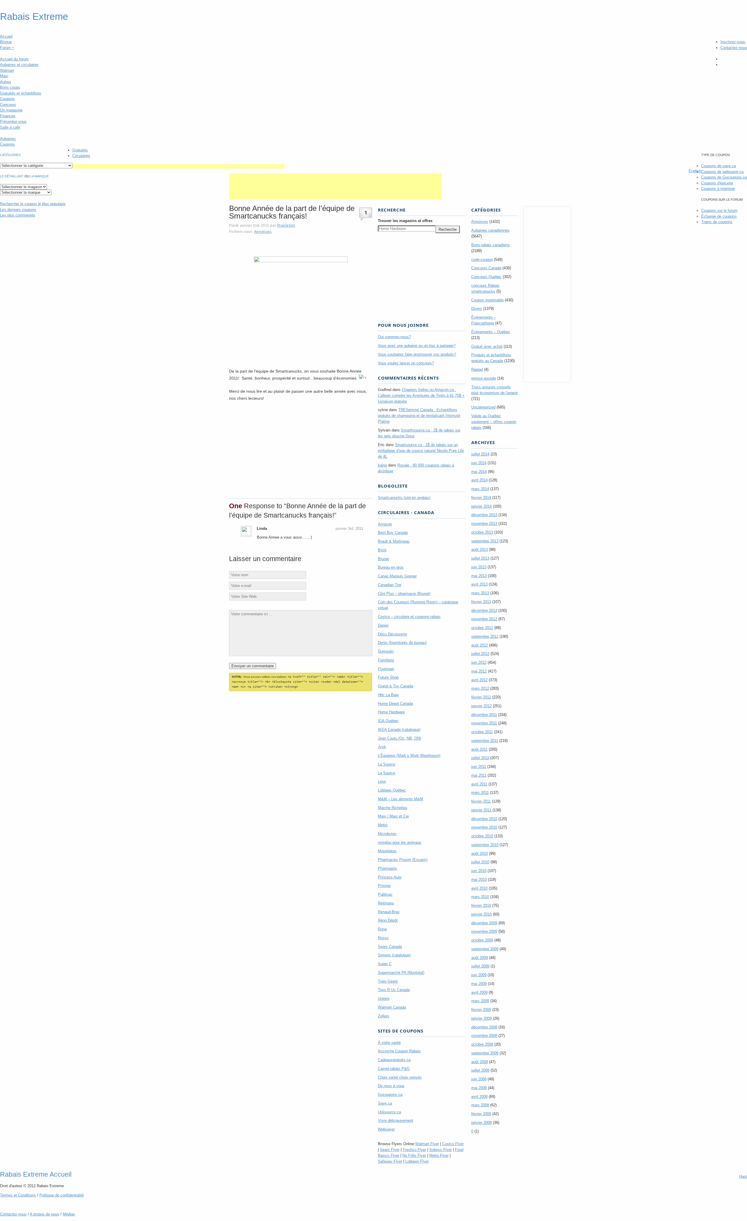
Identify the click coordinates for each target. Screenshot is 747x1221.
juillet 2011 (480, 758)
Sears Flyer (389, 1149)
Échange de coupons (719, 216)
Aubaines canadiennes (490, 230)
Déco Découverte (392, 634)
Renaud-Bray (389, 912)
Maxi (4, 76)
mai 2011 (478, 775)
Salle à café (10, 127)
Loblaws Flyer (417, 1161)
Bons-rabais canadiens (490, 245)
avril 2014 (479, 480)
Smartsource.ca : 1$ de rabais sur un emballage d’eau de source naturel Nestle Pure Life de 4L (421, 451)
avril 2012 (479, 680)
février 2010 (481, 905)
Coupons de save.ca (718, 166)
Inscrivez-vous (732, 42)
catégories (10, 155)
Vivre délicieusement (395, 1120)
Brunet (383, 559)
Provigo (384, 885)
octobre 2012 (482, 628)
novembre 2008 (484, 1035)
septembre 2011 (484, 740)
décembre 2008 (484, 1027)
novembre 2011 (484, 723)
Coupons (7, 99)
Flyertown (386, 669)
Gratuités (80, 150)
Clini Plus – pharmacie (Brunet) (404, 593)
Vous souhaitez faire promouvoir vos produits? (417, 354)
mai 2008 (479, 1088)
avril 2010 (479, 888)
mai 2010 (479, 879)
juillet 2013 (480, 558)
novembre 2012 (484, 619)
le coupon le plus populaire (32, 204)
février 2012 (481, 697)
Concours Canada (486, 268)
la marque (39, 176)
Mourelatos (387, 851)
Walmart (7, 70)
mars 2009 (480, 1001)
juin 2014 (478, 463)
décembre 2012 (484, 610)
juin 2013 (478, 567)
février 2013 (481, 602)
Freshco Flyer (414, 1149)
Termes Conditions (18, 1195)
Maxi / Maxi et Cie (393, 816)
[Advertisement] (178, 166)
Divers (476, 308)
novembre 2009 (484, 931)
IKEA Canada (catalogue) (399, 729)
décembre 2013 (484, 515)
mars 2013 (480, 593)
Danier (383, 625)
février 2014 (481, 497)
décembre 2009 (484, 923)
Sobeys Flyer (440, 1149)
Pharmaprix (387, 868)
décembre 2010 (484, 819)
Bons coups (10, 87)
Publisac (385, 894)
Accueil (6, 36)
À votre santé (389, 1042)
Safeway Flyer (390, 1161)
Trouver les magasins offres (405, 221)
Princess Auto (390, 877)
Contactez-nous (733, 48)
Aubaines (8, 139)
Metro (383, 825)
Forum (7, 48)
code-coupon (482, 259)
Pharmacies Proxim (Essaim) (402, 859)
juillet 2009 (480, 966)
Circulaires (81, 155)
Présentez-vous (13, 121)
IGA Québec (388, 721)
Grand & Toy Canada (395, 686)
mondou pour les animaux (399, 842)
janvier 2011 (481, 810)
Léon (382, 781)
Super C (385, 964)
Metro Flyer (438, 1155)
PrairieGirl (286, 225)
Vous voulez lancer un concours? (406, 363)
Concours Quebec (486, 277)
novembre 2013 (484, 523)
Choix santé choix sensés (400, 1077)
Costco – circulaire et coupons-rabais (409, 616)
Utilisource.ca (389, 1112)
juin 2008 (478, 1079)
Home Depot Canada (395, 703)
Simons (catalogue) (394, 955)
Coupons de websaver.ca (722, 172)
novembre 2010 (484, 827)
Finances (7, 116)
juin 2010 (478, 871)
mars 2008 (480, 1105)
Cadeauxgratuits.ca (394, 1060)
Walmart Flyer (427, 1144)
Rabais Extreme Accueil (35, 1174)
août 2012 (479, 645)
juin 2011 (478, 766)
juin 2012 (478, 662)
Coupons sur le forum (719, 210)
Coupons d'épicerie (717, 183)
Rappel (477, 369)
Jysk (382, 747)
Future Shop (388, 677)
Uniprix (384, 998)
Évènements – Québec (490, 332)
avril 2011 (479, 784)
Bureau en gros (391, 567)
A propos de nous (44, 1214)
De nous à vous (391, 1086)
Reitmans (386, 903)
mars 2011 (480, 792)
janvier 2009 (481, 1018)
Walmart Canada (392, 1007)
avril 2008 (479, 1096)
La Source (386, 764)
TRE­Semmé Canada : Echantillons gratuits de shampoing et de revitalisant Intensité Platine (419, 416)
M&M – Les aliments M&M (400, 799)
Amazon (385, 524)
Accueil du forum (14, 59)
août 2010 (479, 853)
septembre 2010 (484, 845)
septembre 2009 (484, 949)
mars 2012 (480, 688)
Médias (69, 1214)
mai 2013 (479, 576)
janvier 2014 (481, 506)
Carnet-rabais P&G (394, 1068)
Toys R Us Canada (394, 990)
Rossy (383, 938)
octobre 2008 (482, 1044)
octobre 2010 (482, 836)
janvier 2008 (481, 1122)
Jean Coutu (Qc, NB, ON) (399, 738)
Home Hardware (391, 712)
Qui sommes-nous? (394, 337)
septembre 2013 (484, 541)
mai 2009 (479, 983)
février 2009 (481, 1009)
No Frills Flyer (414, 1155)
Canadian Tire (389, 585)
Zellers (383, 1016)
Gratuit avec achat (486, 346)
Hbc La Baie (388, 695)
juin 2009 (478, 975)
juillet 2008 (480, 1070)
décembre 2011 (484, 714)
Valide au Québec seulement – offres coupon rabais (493, 422)
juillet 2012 (480, 653)
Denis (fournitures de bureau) (402, 642)
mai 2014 (479, 471)
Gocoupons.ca (390, 1094)
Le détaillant (12, 176)
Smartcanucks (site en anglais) (404, 497)
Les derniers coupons (18, 209)
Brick (382, 550)
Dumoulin (386, 651)
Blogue (6, 42)
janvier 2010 (481, 914)
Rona (382, 929)
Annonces (263, 231)
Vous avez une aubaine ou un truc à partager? (416, 345)
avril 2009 (479, 992)
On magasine (11, 110)
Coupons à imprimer (718, 188)
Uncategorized (483, 407)
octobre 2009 (482, 940)
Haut (743, 1176)
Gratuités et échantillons (20, 93)
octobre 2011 (482, 732)
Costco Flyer (453, 1144)
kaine (382, 465)
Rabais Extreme (34, 16)
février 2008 (481, 1114)
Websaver (386, 1129)
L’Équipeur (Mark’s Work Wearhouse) (409, 755)
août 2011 (479, 749)
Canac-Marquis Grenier (397, 576)
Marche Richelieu (392, 808)
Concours (8, 104)
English (695, 171)
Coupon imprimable (487, 300)
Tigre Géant (388, 981)
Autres (5, 82)
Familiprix (386, 660)
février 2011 (481, 801)
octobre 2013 (482, 532)
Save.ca (385, 1103)
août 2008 (479, 1062)
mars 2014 (480, 489)
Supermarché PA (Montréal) (401, 972)
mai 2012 (479, 671)
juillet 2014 (480, 454)
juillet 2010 (480, 862)
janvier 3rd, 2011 (349, 528)
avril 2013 (479, 584)
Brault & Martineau (393, 541)
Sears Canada (390, 946)
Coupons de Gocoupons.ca (724, 177)
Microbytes (387, 834)
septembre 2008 (484, 1053)
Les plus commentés (17, 215)
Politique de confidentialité (61, 1195)
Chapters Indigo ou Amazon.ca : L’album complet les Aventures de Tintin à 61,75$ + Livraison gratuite (421, 395)
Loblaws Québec (392, 790)
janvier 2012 (481, 706)
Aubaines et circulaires (19, 64)
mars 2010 (480, 897)
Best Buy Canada (393, 532)
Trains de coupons (716, 222)
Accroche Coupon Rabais (399, 1051)
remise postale (483, 378)
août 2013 (479, 549)
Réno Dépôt (388, 920)
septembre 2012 (484, 636)
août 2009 (479, 958)
